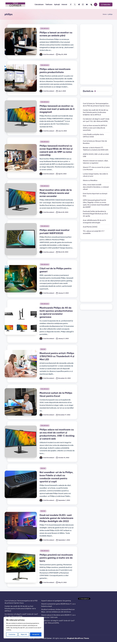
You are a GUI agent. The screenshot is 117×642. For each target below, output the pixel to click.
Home (104, 14)
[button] (105, 4)
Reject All (24, 634)
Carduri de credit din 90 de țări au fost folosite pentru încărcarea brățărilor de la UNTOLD (95, 112)
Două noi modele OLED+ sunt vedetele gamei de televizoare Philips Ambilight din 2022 (56, 518)
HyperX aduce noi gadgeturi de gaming (56, 601)
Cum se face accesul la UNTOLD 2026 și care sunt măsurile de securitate (95, 128)
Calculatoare (45, 28)
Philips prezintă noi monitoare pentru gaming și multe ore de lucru (56, 557)
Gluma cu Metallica (90, 180)
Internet (43, 349)
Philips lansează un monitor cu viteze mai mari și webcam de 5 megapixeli (57, 108)
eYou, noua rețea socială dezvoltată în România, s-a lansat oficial (96, 187)
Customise (12, 634)
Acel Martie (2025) (90, 227)
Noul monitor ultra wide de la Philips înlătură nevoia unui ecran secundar (56, 193)
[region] (24, 627)
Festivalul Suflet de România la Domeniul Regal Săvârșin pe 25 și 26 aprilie (95, 213)
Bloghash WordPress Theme (78, 638)
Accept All (35, 634)
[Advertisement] (96, 54)
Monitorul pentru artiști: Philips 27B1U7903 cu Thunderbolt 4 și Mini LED (57, 356)
